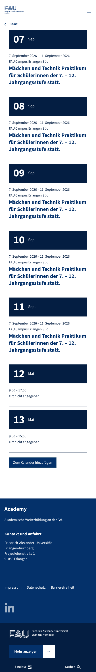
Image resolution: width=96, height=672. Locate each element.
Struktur (20, 667)
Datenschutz (36, 587)
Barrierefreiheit (62, 587)
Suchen (70, 667)
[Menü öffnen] (89, 11)
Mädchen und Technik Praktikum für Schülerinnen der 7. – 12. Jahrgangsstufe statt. (47, 75)
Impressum (12, 587)
